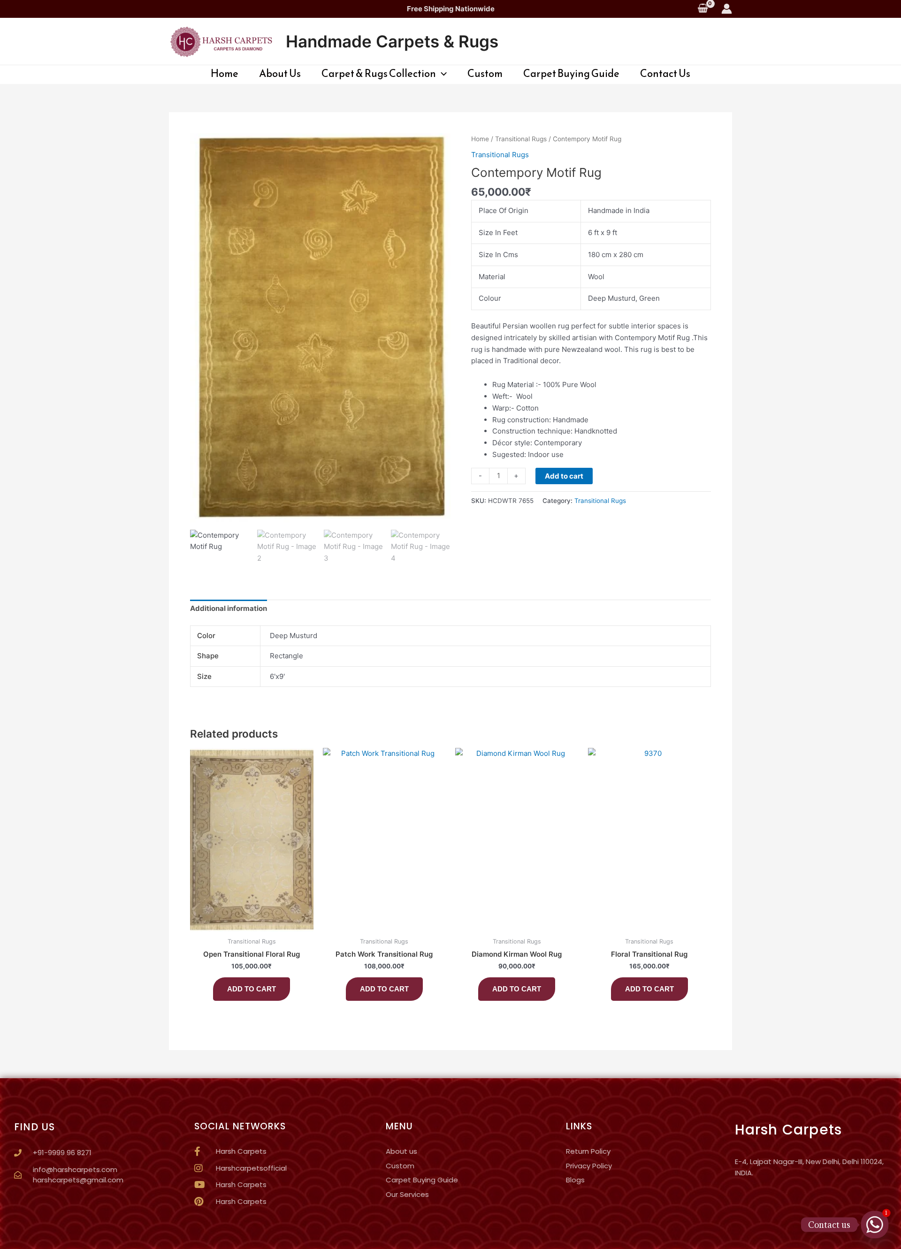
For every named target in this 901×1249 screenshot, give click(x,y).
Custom (485, 74)
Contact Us (665, 74)
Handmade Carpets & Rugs (392, 41)
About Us (280, 74)
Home (224, 74)
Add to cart (564, 476)
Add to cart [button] (251, 989)
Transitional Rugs (521, 139)
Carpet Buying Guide (571, 74)
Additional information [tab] (228, 608)
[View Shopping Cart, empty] (703, 9)
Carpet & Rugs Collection (378, 74)
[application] (441, 74)
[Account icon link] (726, 8)
